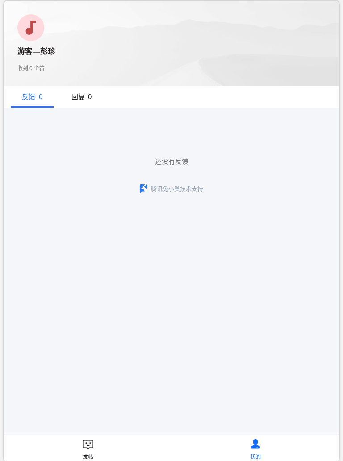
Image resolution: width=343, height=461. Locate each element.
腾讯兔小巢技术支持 (177, 188)
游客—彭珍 (36, 51)
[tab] (32, 97)
